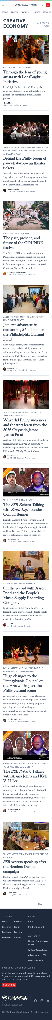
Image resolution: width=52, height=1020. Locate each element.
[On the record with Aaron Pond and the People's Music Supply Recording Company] (26, 565)
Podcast (21, 541)
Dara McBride (9, 103)
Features (20, 191)
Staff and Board (36, 926)
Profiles (16, 105)
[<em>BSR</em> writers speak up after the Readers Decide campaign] (26, 836)
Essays (5, 921)
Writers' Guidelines (37, 949)
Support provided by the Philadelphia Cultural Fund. (12, 1004)
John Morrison (12, 624)
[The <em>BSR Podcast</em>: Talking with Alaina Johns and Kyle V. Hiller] (26, 745)
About (31, 921)
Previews (6, 932)
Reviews (18, 921)
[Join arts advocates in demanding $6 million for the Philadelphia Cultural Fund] (26, 299)
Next (40, 904)
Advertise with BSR (37, 955)
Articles (17, 937)
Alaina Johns (12, 368)
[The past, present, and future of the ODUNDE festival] (26, 215)
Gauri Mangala (13, 189)
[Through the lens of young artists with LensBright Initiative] (26, 49)
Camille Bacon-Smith (15, 719)
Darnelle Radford (13, 539)
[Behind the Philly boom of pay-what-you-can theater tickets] (26, 129)
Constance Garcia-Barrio (16, 272)
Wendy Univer (12, 456)
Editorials (21, 370)
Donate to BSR (35, 960)
